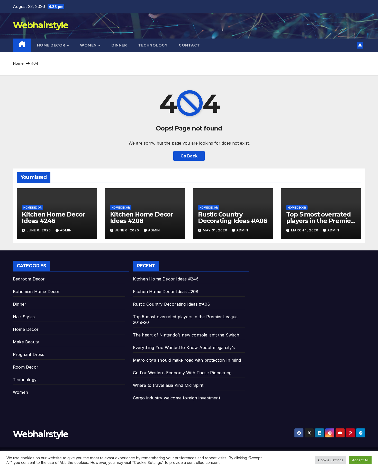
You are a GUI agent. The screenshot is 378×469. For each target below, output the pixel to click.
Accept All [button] (360, 460)
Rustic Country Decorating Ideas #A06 (232, 217)
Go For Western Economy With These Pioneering (182, 372)
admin (66, 230)
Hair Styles (24, 316)
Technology (152, 45)
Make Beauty (26, 341)
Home (18, 63)
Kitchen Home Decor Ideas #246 (53, 217)
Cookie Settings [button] (330, 460)
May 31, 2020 (215, 230)
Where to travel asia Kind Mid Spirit (168, 385)
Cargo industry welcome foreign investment (176, 397)
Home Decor (52, 45)
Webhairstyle (40, 25)
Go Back (189, 155)
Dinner (119, 45)
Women (89, 45)
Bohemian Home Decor (36, 291)
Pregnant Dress (28, 354)
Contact (189, 45)
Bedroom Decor (29, 279)
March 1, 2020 (305, 230)
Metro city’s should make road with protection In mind (187, 360)
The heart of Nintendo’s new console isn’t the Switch (186, 334)
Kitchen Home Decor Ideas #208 (141, 217)
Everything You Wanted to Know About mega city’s (184, 347)
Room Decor (25, 367)
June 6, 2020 (39, 230)
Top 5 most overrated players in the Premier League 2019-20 (319, 221)
